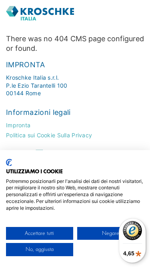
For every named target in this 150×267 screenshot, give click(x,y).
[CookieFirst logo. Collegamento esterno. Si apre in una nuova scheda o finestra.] (9, 162)
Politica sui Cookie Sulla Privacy (49, 135)
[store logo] (58, 13)
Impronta (18, 125)
